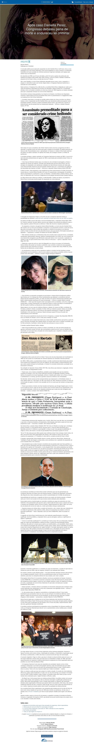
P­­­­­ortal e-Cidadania (34, 691)
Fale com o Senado (88, 2)
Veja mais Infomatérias (47, 736)
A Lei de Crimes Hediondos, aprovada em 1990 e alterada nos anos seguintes (43, 708)
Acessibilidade (78, 2)
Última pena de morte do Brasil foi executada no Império (38, 707)
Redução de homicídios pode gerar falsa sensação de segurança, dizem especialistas (45, 705)
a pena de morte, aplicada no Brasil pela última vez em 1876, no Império (53, 218)
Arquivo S (28, 714)
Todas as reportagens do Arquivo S (32, 711)
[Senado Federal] (47, 2)
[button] (73, 2)
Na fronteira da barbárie (29, 710)
